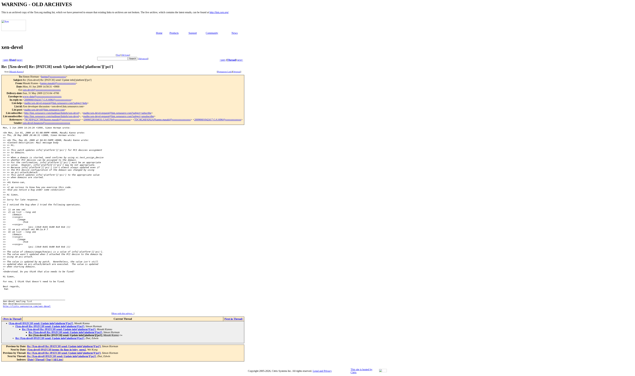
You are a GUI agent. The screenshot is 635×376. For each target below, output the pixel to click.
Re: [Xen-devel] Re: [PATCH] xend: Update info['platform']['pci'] (58, 329)
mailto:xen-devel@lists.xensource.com (44, 109)
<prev (5, 60)
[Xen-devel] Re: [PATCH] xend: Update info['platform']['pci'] (49, 326)
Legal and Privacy (322, 371)
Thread (231, 60)
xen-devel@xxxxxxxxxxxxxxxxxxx (42, 89)
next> (20, 60)
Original (236, 71)
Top (118, 55)
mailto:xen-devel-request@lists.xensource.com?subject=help (55, 103)
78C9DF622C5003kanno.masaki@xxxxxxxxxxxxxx (52, 119)
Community (212, 33)
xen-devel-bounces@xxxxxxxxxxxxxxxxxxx (46, 123)
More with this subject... (123, 313)
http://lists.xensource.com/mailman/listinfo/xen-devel (51, 113)
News (235, 33)
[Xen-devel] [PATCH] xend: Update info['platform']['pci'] (41, 323)
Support (193, 33)
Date (12, 60)
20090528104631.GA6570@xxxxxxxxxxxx (107, 119)
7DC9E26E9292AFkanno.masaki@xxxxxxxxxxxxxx (162, 119)
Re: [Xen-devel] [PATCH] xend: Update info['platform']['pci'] (49, 338)
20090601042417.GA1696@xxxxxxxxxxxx (47, 99)
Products (174, 33)
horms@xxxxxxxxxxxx (53, 76)
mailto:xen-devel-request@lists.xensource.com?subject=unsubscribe (118, 116)
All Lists (125, 55)
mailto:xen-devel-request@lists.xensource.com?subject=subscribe (117, 113)
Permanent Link (224, 71)
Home (159, 33)
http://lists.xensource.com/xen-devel (27, 306)
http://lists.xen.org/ (219, 12)
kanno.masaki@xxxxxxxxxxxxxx (58, 83)
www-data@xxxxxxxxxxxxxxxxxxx (42, 96)
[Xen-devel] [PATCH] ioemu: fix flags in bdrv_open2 (56, 349)
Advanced (143, 58)
